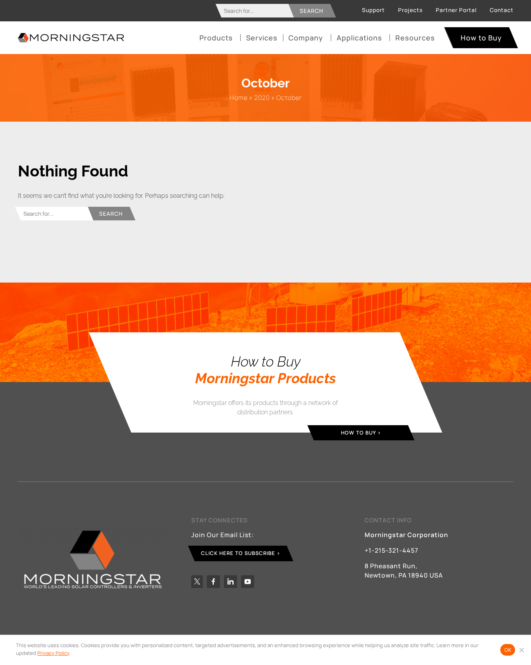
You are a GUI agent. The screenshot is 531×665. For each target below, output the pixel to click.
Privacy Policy (53, 652)
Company (305, 37)
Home (239, 97)
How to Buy (481, 37)
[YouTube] (247, 581)
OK (508, 650)
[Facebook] (213, 581)
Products (216, 37)
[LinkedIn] (230, 581)
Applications (359, 37)
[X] (197, 581)
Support (373, 10)
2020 (262, 97)
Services (262, 37)
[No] (521, 650)
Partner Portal (456, 10)
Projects (410, 10)
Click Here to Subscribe (238, 553)
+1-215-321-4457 (391, 550)
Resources (415, 37)
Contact (502, 10)
